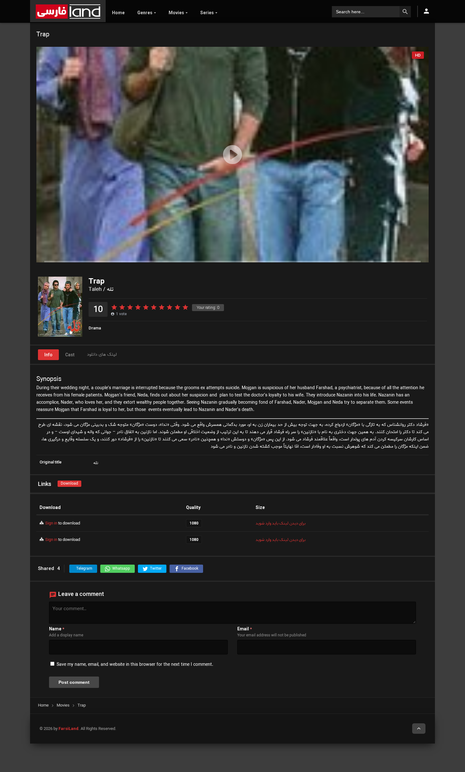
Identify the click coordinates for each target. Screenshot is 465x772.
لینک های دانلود (102, 354)
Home (118, 12)
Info (48, 354)
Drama (95, 328)
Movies (176, 12)
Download (69, 484)
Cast (69, 354)
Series (207, 12)
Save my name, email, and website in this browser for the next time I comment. (135, 664)
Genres (144, 12)
